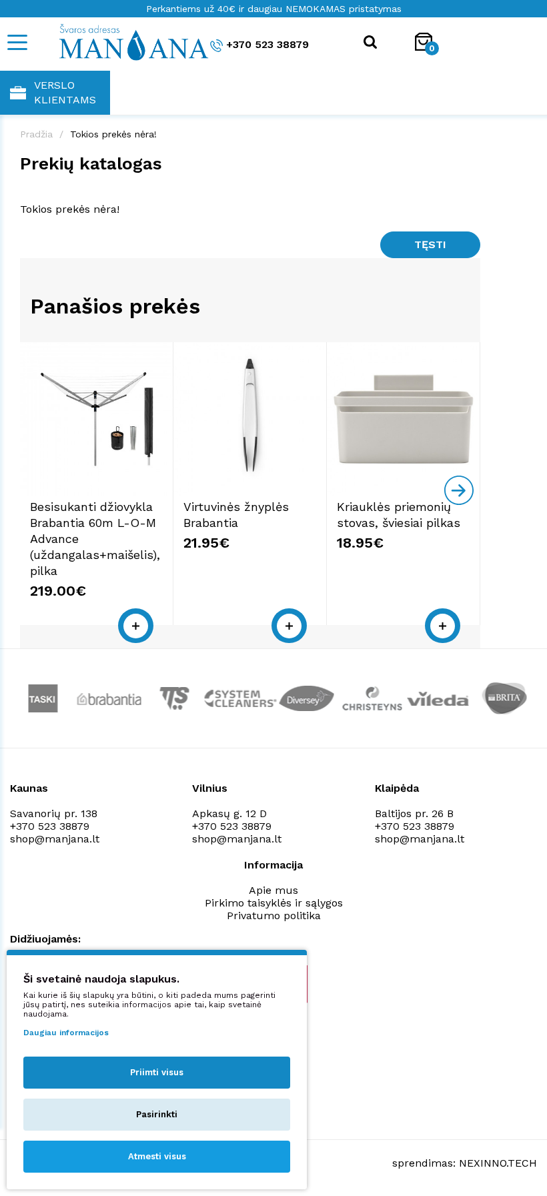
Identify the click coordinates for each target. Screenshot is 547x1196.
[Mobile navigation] (16, 42)
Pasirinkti (156, 1114)
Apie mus (273, 890)
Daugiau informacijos (66, 1032)
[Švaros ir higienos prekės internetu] (116, 41)
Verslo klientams (65, 92)
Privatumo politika (274, 915)
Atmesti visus (157, 1156)
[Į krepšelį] (135, 625)
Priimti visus (156, 1072)
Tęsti (430, 244)
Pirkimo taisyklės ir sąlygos (274, 902)
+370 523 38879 (267, 44)
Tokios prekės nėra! (113, 134)
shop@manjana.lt (54, 838)
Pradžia (36, 134)
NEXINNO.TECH (498, 1163)
